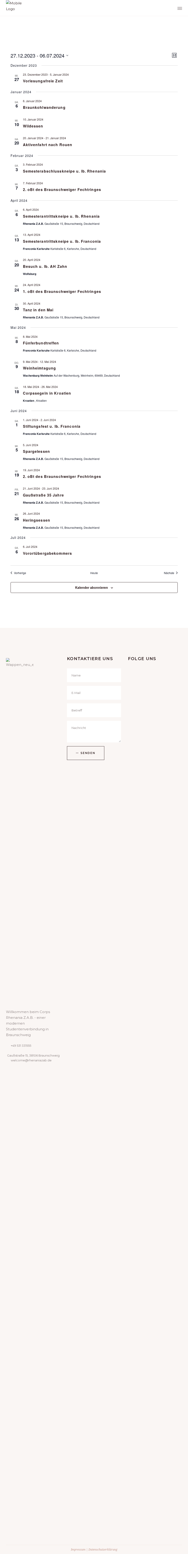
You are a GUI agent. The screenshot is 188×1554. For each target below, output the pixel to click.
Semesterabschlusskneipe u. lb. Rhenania (64, 171)
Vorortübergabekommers (47, 553)
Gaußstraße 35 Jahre (43, 495)
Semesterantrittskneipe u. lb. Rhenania (61, 216)
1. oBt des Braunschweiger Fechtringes (62, 291)
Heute (94, 573)
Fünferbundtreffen (41, 343)
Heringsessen (36, 520)
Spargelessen (36, 451)
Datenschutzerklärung (102, 1549)
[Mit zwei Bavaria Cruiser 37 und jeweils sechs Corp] (171, 904)
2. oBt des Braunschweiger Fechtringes (62, 189)
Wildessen (33, 126)
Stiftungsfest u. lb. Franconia (52, 426)
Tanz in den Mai (38, 309)
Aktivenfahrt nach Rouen (47, 144)
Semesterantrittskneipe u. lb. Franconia (62, 241)
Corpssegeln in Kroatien (47, 393)
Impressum (78, 1549)
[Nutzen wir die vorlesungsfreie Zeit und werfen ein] (141, 895)
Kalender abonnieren (91, 587)
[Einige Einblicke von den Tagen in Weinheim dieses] (171, 1231)
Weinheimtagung (39, 368)
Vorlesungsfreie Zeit (43, 81)
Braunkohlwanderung (44, 107)
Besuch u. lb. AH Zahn (45, 266)
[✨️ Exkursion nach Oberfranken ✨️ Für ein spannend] (141, 1329)
